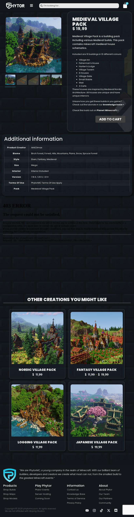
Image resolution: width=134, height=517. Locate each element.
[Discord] (115, 510)
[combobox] (79, 5)
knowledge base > (113, 104)
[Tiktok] (101, 510)
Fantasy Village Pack (97, 370)
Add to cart (110, 119)
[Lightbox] (57, 21)
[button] (31, 5)
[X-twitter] (108, 510)
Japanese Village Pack (96, 442)
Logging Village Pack (37, 442)
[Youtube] (87, 510)
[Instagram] (94, 510)
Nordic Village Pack (37, 370)
